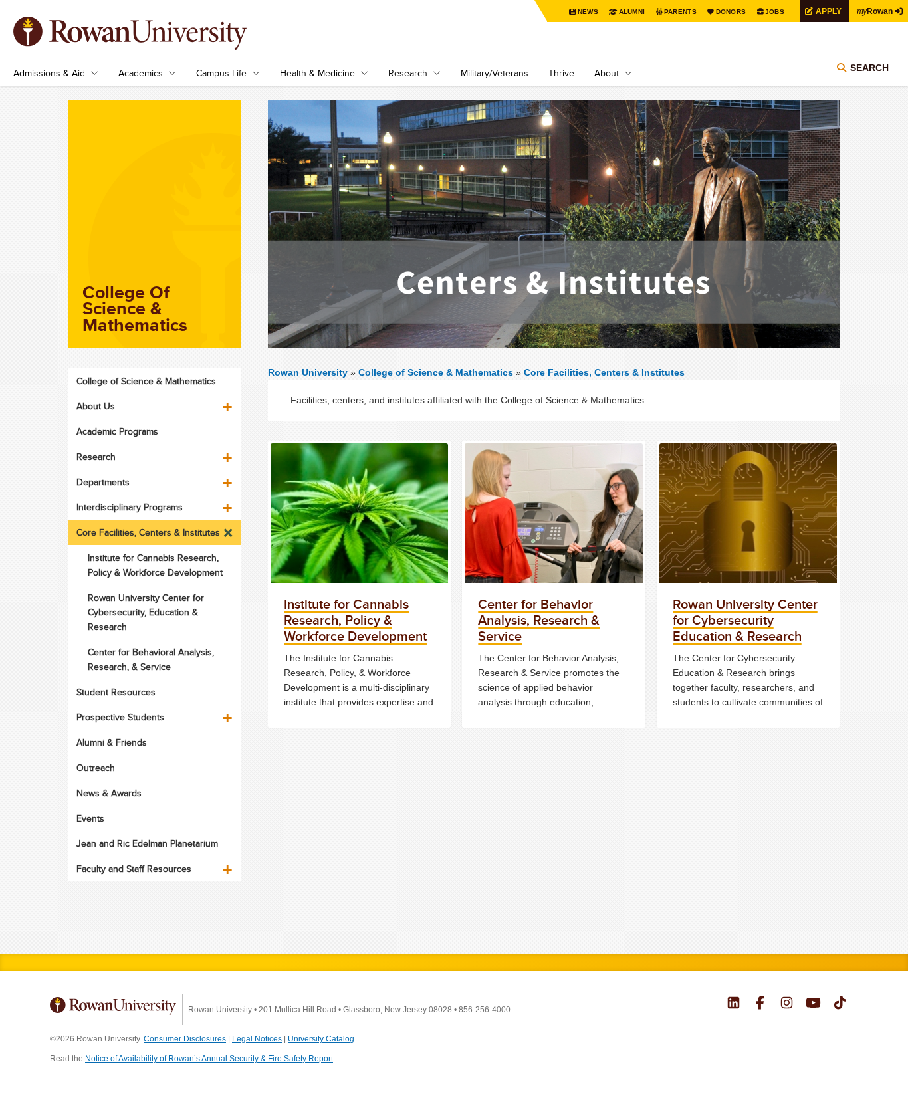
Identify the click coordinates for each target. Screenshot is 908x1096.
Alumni (632, 11)
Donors (731, 11)
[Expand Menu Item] (229, 402)
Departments (103, 482)
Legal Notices (257, 1038)
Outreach (95, 767)
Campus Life (221, 73)
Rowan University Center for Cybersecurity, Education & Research (146, 612)
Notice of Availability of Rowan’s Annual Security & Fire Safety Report (209, 1058)
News (588, 11)
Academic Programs (117, 431)
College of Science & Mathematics (437, 372)
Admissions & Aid (49, 73)
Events (90, 818)
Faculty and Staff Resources (133, 868)
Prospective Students (120, 717)
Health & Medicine (317, 73)
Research (407, 73)
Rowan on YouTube (813, 1004)
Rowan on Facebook (760, 1004)
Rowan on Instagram (786, 1004)
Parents (680, 11)
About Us (95, 406)
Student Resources (116, 692)
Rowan (875, 10)
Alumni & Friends (111, 742)
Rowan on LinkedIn (733, 1004)
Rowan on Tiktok (840, 1004)
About (606, 73)
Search (869, 67)
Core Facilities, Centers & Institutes (604, 372)
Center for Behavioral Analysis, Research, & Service (151, 659)
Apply (829, 11)
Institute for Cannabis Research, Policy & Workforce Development (155, 565)
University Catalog (321, 1038)
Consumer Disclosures (185, 1038)
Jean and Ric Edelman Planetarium (147, 843)
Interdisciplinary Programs (129, 507)
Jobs (774, 11)
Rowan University (149, 33)
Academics (140, 73)
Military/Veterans (494, 73)
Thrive (561, 73)
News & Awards (109, 793)
